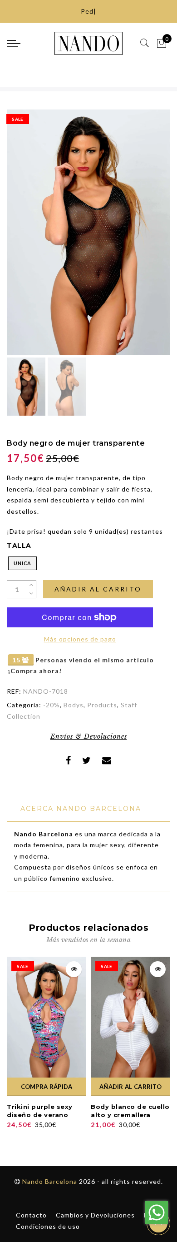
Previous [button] (23, 238)
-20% (51, 705)
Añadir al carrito (98, 589)
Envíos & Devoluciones (88, 736)
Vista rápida (74, 969)
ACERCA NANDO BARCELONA (80, 809)
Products (102, 705)
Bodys (74, 705)
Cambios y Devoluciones (95, 1215)
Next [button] (142, 237)
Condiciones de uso (48, 1226)
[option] (88, 232)
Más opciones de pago (80, 639)
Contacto (31, 1215)
